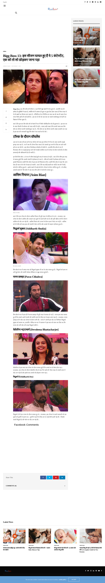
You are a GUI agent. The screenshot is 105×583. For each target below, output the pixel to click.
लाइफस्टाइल (5, 545)
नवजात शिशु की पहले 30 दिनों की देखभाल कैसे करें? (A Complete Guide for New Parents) (91, 550)
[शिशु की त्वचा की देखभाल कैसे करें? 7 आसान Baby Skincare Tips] (86, 56)
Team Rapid (78, 63)
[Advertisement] (35, 34)
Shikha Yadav (6, 66)
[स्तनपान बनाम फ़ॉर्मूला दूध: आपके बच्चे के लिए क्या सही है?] (86, 36)
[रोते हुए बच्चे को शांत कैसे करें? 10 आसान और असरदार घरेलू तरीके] (86, 77)
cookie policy (62, 579)
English (5, 2)
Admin (76, 42)
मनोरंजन (4, 51)
